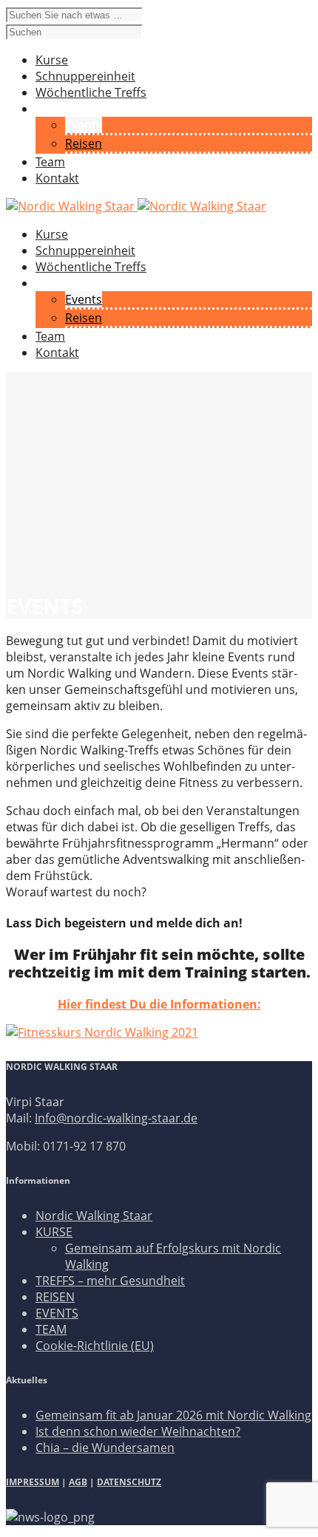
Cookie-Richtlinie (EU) (94, 1345)
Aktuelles (60, 283)
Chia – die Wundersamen (105, 1447)
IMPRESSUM (32, 1482)
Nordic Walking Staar (93, 1215)
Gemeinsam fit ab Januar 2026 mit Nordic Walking (173, 1415)
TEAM (51, 1329)
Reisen (83, 143)
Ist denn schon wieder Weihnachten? (137, 1431)
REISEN (55, 1297)
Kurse (51, 234)
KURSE (53, 1232)
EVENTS (56, 1313)
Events (83, 125)
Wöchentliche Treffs (90, 267)
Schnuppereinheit (85, 250)
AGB (78, 1482)
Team (50, 336)
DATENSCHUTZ (129, 1482)
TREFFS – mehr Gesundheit (110, 1280)
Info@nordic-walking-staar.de (116, 1118)
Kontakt (57, 352)
